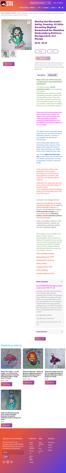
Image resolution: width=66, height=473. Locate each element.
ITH (39, 7)
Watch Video (40, 339)
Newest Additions (31, 447)
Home (2, 13)
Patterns (8, 13)
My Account (51, 442)
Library (50, 450)
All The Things (23, 7)
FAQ (40, 448)
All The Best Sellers (31, 458)
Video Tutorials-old (41, 444)
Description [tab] (41, 75)
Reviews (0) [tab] (52, 75)
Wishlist (50, 445)
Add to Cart (43, 58)
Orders (50, 447)
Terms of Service (41, 332)
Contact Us (41, 451)
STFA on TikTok (41, 263)
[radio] (40, 51)
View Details (6, 384)
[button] (28, 22)
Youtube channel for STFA (45, 273)
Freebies (31, 462)
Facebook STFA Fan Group (45, 260)
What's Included (42, 282)
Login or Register (58, 3)
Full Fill (14, 13)
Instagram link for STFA (44, 267)
